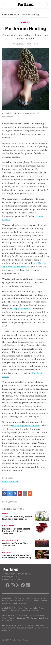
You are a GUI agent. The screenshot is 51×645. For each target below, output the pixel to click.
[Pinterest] (23, 585)
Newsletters (7, 620)
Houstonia (40, 625)
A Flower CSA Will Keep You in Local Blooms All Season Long (16, 556)
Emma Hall (20, 44)
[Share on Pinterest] (20, 493)
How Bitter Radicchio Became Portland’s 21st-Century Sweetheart (16, 531)
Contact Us (33, 611)
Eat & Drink (19, 598)
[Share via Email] (25, 493)
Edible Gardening (10, 481)
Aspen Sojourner (9, 628)
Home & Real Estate (10, 15)
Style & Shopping (32, 598)
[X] (18, 585)
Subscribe (23, 615)
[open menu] (4, 4)
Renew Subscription (36, 615)
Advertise (28, 608)
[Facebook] (7, 585)
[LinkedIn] (28, 585)
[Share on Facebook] (4, 493)
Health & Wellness (20, 603)
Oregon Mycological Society (26, 425)
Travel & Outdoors (32, 601)
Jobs (35, 608)
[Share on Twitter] (9, 493)
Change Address (8, 618)
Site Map (24, 611)
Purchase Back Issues (39, 618)
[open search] (47, 4)
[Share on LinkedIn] (14, 493)
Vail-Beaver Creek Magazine (28, 628)
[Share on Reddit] (30, 493)
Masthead (18, 608)
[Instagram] (13, 585)
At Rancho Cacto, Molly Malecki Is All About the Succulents (17, 518)
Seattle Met (29, 625)
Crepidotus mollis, (21, 309)
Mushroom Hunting (30, 15)
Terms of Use (14, 611)
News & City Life (16, 601)
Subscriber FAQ (23, 618)
